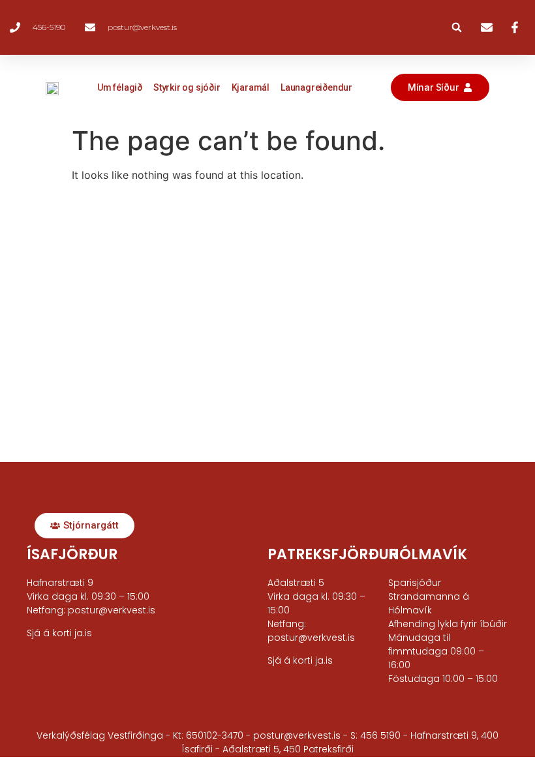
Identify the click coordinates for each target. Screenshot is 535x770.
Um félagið (119, 87)
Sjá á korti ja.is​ (59, 632)
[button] (456, 27)
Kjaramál (250, 87)
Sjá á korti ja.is (300, 660)
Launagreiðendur (316, 87)
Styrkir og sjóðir (187, 87)
